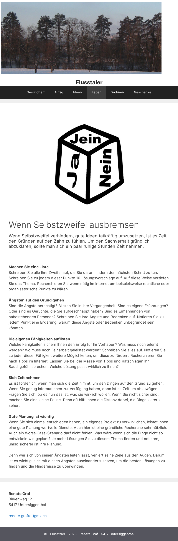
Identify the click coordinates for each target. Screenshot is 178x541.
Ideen (77, 92)
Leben (96, 92)
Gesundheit (35, 92)
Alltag (58, 92)
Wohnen (117, 92)
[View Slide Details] (81, 73)
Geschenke (142, 92)
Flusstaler (89, 82)
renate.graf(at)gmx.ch (28, 516)
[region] (81, 38)
